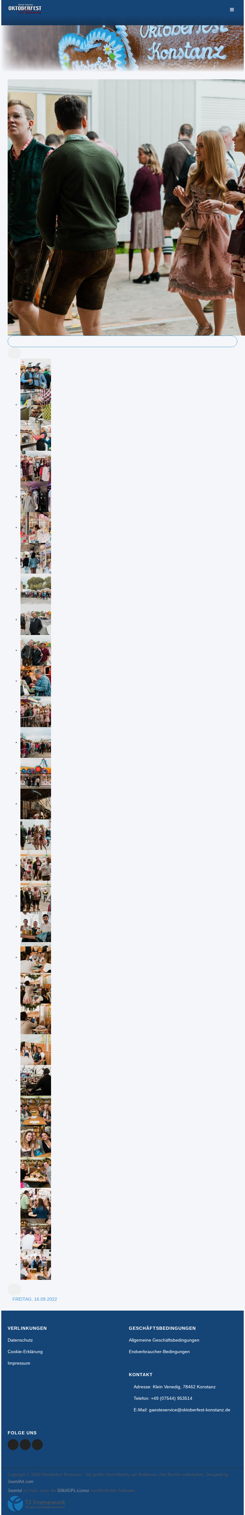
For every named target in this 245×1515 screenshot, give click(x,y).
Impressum (19, 1363)
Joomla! (15, 1490)
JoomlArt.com (20, 1481)
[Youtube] (25, 1444)
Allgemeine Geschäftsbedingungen (164, 1340)
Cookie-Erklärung (25, 1351)
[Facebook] (13, 1444)
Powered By (37, 1504)
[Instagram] (37, 1444)
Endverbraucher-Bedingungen (159, 1351)
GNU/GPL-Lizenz (73, 1490)
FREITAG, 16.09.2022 (34, 1299)
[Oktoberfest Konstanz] (25, 12)
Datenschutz (20, 1340)
